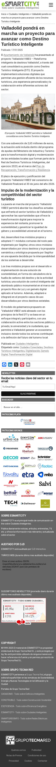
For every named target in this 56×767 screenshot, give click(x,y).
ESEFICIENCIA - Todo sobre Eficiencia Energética (23, 706)
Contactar (42, 761)
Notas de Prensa (14, 755)
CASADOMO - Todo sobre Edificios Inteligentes (23, 694)
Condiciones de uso (37, 755)
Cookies (28, 761)
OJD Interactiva (39, 549)
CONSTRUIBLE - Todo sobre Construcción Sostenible (26, 700)
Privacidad (14, 761)
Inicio (3, 14)
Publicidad (36, 750)
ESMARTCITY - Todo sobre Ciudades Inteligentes (24, 712)
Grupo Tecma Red (34, 674)
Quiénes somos (18, 750)
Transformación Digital (20, 354)
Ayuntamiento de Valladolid (19, 54)
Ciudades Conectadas (31, 347)
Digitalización (33, 351)
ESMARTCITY (20, 5)
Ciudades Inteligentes (19, 14)
